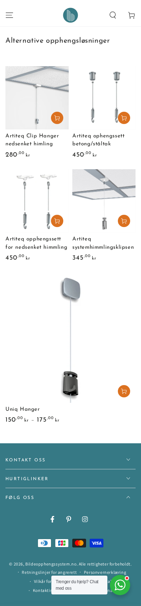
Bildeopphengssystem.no (50, 564)
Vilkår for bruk (48, 581)
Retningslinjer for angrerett (49, 572)
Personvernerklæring (105, 572)
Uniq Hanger (22, 409)
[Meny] (9, 15)
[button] (112, 15)
